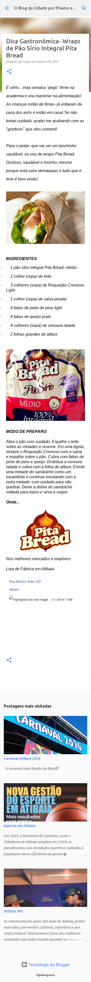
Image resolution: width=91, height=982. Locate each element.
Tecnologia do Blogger (48, 964)
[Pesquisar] (84, 8)
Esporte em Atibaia (19, 826)
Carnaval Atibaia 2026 (22, 758)
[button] (9, 72)
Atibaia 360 (13, 911)
